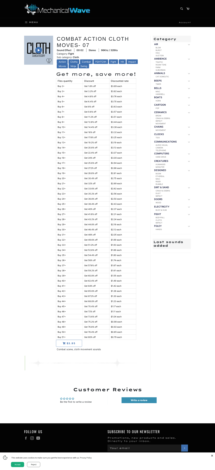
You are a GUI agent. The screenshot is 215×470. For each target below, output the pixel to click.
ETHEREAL (160, 176)
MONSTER (160, 167)
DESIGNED (160, 170)
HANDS (159, 229)
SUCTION (160, 55)
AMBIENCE (160, 58)
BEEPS (158, 80)
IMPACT (159, 121)
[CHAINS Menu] (189, 127)
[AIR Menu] (189, 44)
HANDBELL (160, 94)
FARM (158, 67)
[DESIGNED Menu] (189, 170)
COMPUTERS (161, 153)
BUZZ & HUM (161, 210)
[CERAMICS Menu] (189, 112)
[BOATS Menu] (189, 98)
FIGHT (157, 214)
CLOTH (159, 220)
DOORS (158, 199)
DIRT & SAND (161, 187)
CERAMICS (160, 112)
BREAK (158, 116)
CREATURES (161, 160)
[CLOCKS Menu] (189, 134)
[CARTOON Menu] (189, 105)
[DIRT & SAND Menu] (189, 187)
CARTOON (160, 104)
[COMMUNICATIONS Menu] (189, 142)
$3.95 (70, 343)
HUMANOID (160, 164)
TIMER (158, 84)
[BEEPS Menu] (189, 81)
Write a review (139, 400)
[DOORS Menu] (189, 199)
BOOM (158, 174)
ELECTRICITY (161, 206)
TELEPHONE (161, 150)
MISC (158, 91)
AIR (156, 44)
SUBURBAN (160, 70)
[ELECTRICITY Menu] (189, 207)
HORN (158, 101)
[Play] (38, 50)
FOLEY (158, 225)
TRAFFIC (159, 62)
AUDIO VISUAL (162, 145)
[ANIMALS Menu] (189, 73)
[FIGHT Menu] (189, 214)
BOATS (158, 97)
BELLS (157, 88)
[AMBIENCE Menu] (189, 59)
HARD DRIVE (161, 157)
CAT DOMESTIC (162, 77)
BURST (159, 50)
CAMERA (159, 148)
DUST (158, 193)
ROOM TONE (161, 65)
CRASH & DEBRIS (163, 118)
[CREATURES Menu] (189, 161)
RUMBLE (159, 184)
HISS (158, 53)
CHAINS (158, 126)
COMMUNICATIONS (165, 141)
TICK (158, 138)
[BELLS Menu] (189, 88)
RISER (158, 181)
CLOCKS (159, 134)
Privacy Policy (86, 457)
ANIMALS (159, 73)
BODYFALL (160, 217)
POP (157, 108)
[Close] (212, 455)
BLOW (158, 48)
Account (185, 22)
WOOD (158, 202)
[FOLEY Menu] (189, 226)
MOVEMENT (161, 123)
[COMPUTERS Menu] (189, 154)
